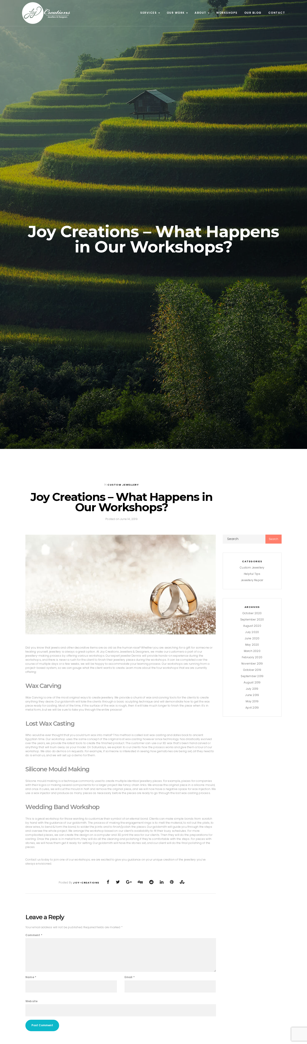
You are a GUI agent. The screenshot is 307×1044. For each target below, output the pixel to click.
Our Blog (253, 13)
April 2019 (252, 707)
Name (30, 977)
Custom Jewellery (123, 484)
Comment (33, 935)
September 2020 (252, 619)
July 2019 (252, 689)
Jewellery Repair (252, 580)
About (201, 13)
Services (149, 13)
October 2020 (252, 613)
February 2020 (252, 657)
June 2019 (252, 695)
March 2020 (252, 651)
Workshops (227, 13)
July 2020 (252, 632)
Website (31, 1001)
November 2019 (252, 663)
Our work (176, 13)
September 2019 (252, 676)
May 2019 (252, 701)
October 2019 (252, 670)
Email (130, 977)
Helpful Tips (252, 574)
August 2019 (252, 682)
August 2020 (252, 626)
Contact (276, 13)
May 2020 (252, 645)
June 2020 (252, 638)
